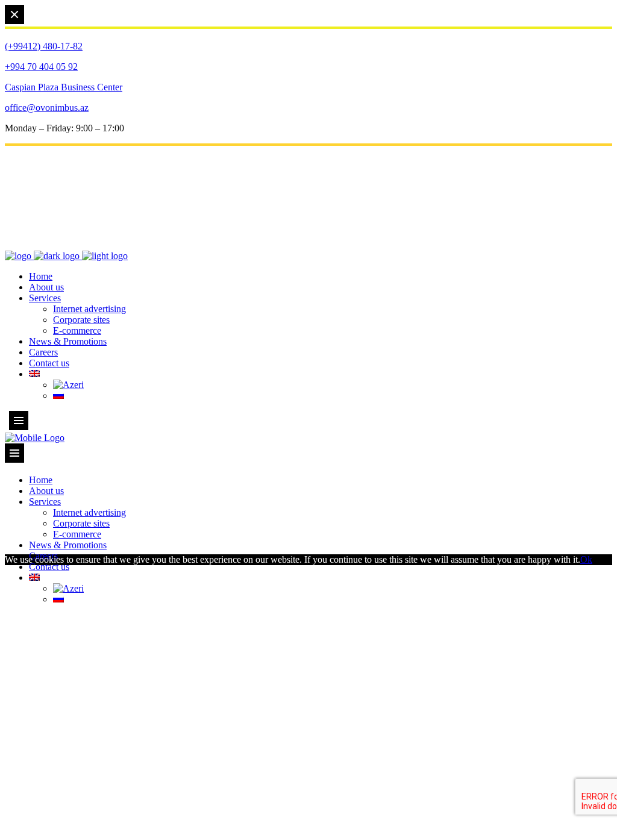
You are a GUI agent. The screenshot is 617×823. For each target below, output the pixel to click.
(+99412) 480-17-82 (44, 46)
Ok (586, 559)
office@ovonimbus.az (47, 107)
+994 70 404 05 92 (41, 66)
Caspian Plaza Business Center (63, 87)
